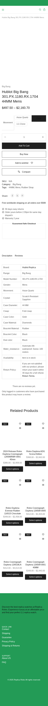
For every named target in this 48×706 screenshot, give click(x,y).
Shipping (6, 633)
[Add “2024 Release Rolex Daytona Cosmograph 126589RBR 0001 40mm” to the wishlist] (20, 424)
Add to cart (24, 146)
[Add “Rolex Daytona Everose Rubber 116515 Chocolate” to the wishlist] (20, 480)
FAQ (4, 662)
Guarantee (7, 637)
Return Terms (28, 376)
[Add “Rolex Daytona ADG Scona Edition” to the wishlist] (43, 424)
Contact (5, 629)
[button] (22, 117)
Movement (8, 122)
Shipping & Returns (11, 646)
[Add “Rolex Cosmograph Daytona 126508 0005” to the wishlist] (43, 480)
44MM (11, 187)
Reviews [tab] (19, 256)
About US (6, 658)
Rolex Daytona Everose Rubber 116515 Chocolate (12, 511)
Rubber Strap (27, 187)
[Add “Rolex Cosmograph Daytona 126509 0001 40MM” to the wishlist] (43, 534)
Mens (17, 187)
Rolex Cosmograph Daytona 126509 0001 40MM (35, 565)
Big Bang (6, 86)
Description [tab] (7, 256)
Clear (38, 118)
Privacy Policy (8, 641)
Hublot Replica (29, 267)
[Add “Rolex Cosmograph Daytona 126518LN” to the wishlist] (20, 534)
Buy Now (24, 154)
